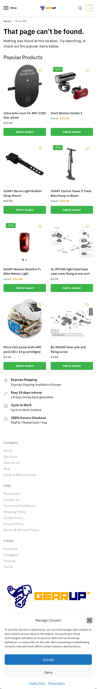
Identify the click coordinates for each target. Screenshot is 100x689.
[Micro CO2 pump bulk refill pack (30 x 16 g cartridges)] (24, 320)
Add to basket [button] (25, 132)
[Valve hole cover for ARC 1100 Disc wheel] (24, 86)
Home (7, 21)
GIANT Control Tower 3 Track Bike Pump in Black (71, 193)
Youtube (9, 561)
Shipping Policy (14, 512)
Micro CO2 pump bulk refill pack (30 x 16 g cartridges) (22, 349)
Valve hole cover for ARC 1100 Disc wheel (24, 115)
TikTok (8, 567)
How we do (11, 463)
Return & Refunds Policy (21, 530)
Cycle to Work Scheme (19, 475)
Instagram (10, 555)
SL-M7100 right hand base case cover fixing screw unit (70, 271)
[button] (89, 620)
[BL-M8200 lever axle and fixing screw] (72, 320)
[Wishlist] (40, 70)
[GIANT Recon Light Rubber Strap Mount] (24, 164)
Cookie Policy (37, 683)
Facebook (10, 549)
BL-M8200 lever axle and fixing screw (68, 349)
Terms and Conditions (19, 506)
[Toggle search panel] (80, 8)
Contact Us (11, 500)
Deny (48, 672)
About (7, 450)
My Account (11, 494)
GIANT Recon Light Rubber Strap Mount (22, 193)
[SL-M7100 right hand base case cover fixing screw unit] (72, 242)
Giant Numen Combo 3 (66, 113)
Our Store (10, 457)
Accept (48, 659)
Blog (6, 469)
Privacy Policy (56, 683)
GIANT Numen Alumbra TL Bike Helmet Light (22, 271)
